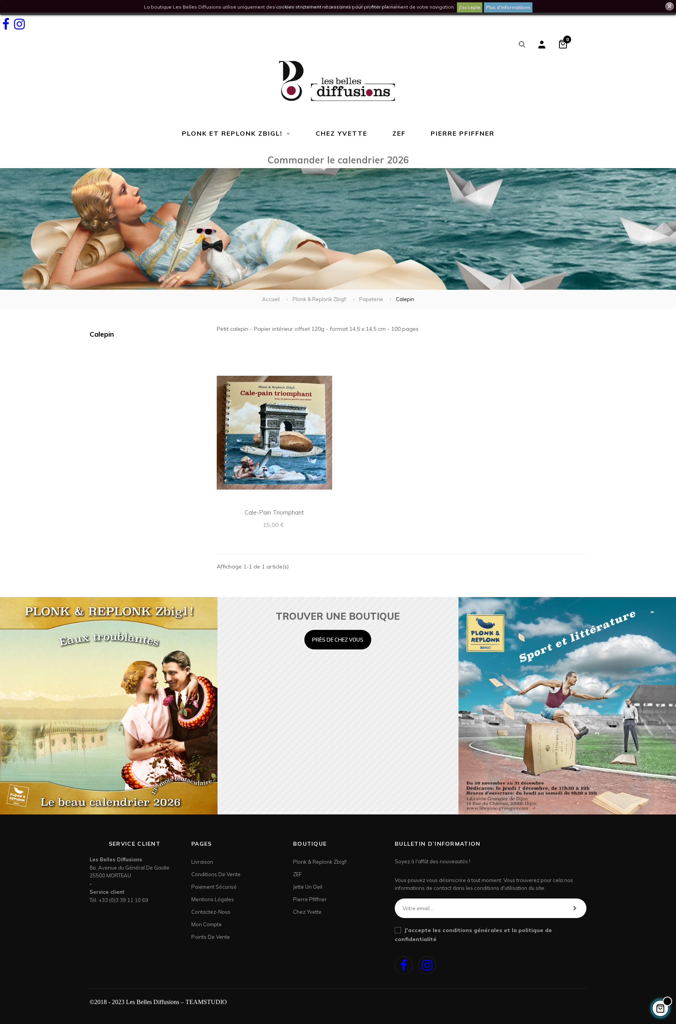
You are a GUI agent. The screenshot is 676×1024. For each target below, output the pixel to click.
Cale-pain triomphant (274, 512)
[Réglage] (541, 44)
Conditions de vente (216, 874)
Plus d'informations (508, 7)
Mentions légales (212, 899)
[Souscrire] (574, 908)
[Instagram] (19, 24)
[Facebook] (6, 24)
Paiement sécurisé (214, 887)
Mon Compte (206, 924)
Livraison (202, 862)
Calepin (102, 334)
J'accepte (469, 7)
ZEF (297, 874)
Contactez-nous (210, 912)
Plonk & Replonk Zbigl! (320, 862)
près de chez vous (337, 640)
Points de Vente (210, 937)
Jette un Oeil (307, 887)
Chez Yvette (307, 912)
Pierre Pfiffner (310, 899)
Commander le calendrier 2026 (338, 160)
